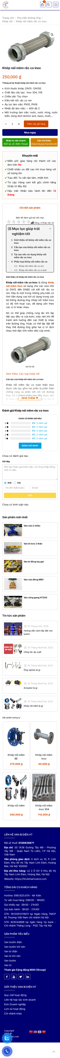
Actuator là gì (30, 688)
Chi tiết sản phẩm (30, 207)
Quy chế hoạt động (15, 995)
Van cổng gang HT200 (35, 597)
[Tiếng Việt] (44, 1031)
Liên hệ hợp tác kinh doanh (20, 999)
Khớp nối (7, 21)
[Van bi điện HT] (5, 4)
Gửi (30, 495)
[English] (35, 1031)
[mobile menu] (55, 4)
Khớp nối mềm (16, 805)
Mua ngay (30, 132)
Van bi (7, 965)
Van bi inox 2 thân (33, 543)
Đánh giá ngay (30, 445)
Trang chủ (8, 17)
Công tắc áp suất (32, 652)
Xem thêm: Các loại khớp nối (23, 373)
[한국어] (40, 1031)
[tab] (30, 208)
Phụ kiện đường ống (29, 17)
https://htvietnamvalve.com (31, 878)
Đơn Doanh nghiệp (15, 1004)
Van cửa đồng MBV (34, 579)
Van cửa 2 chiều (32, 525)
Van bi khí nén (12, 955)
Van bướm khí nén (14, 946)
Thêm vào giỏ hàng (36, 124)
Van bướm (10, 960)
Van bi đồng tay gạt (34, 561)
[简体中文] (31, 1031)
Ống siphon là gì (32, 670)
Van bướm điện (13, 942)
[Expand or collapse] (50, 228)
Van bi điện (10, 951)
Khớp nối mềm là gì (33, 706)
